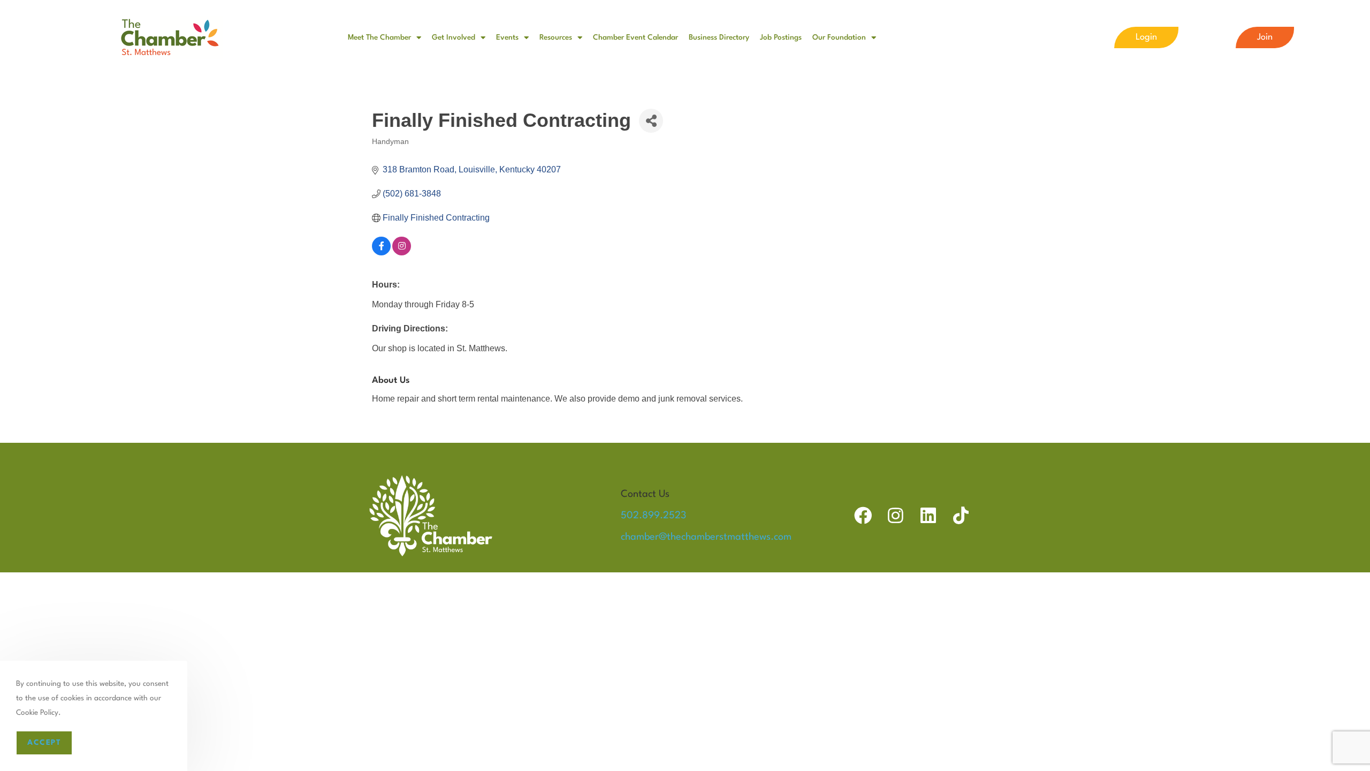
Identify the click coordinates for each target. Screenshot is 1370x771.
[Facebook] (863, 515)
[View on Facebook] (381, 252)
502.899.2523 (653, 515)
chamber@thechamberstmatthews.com (706, 537)
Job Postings (781, 37)
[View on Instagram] (401, 252)
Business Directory (719, 37)
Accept (44, 742)
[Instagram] (895, 515)
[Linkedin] (928, 515)
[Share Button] (651, 121)
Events (507, 37)
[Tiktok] (961, 515)
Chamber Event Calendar (635, 37)
